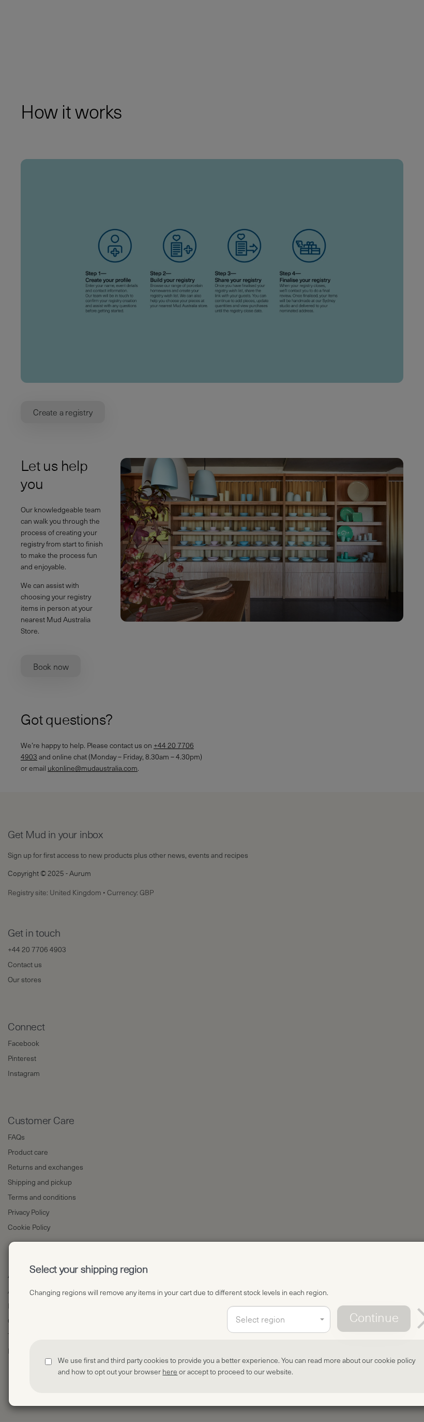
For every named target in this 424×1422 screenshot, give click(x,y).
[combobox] (278, 1319)
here (169, 1371)
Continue (374, 1318)
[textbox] (279, 1320)
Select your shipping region (88, 1270)
